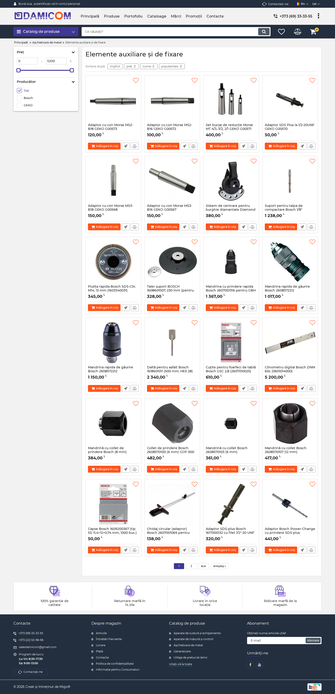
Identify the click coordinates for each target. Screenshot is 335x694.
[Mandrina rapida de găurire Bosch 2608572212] (290, 262)
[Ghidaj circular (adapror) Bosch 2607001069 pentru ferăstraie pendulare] (172, 504)
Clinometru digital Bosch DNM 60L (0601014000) (290, 371)
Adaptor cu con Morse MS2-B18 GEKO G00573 (110, 129)
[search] (264, 31)
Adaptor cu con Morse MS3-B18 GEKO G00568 (110, 210)
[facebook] (250, 664)
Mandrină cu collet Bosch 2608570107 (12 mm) (286, 452)
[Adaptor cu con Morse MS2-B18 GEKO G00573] (113, 100)
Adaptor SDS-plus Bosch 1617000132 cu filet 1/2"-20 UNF (230, 533)
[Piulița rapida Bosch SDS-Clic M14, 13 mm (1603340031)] (113, 262)
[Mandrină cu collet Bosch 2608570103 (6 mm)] (231, 423)
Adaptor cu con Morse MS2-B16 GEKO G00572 (169, 129)
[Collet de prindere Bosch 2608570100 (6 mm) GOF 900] (172, 423)
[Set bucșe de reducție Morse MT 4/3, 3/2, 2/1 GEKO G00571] (231, 100)
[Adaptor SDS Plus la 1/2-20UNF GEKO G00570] (290, 100)
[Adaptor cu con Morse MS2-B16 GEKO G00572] (172, 100)
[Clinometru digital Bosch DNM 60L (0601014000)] (290, 342)
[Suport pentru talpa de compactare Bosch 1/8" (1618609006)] (290, 181)
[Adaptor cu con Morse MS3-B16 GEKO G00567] (172, 181)
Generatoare (182, 651)
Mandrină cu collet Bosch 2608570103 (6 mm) (226, 452)
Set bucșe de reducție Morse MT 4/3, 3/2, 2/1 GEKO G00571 (229, 129)
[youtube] (259, 664)
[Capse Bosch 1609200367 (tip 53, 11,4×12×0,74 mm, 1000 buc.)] (113, 504)
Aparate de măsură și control (193, 639)
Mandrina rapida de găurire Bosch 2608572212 (287, 290)
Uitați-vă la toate (180, 664)
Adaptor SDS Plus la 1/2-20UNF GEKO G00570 (289, 129)
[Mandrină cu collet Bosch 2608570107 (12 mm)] (290, 423)
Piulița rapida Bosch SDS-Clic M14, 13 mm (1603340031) (112, 290)
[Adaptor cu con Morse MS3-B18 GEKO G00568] (113, 181)
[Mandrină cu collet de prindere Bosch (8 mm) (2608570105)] (113, 423)
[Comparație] (135, 146)
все (203, 566)
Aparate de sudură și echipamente (197, 633)
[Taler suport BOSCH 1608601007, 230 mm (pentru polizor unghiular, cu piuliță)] (172, 262)
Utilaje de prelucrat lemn (190, 657)
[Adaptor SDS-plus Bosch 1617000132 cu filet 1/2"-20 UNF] (231, 504)
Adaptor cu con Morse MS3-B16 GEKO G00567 (169, 210)
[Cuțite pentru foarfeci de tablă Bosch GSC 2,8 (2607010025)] (231, 342)
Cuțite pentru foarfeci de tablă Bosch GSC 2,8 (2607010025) (231, 371)
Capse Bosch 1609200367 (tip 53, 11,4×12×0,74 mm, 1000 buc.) (112, 533)
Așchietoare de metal (188, 645)
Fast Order (126, 146)
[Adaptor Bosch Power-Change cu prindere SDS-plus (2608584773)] (290, 504)
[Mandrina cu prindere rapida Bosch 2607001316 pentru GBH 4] (231, 262)
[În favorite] (136, 81)
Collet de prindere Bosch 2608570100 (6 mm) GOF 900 (170, 452)
